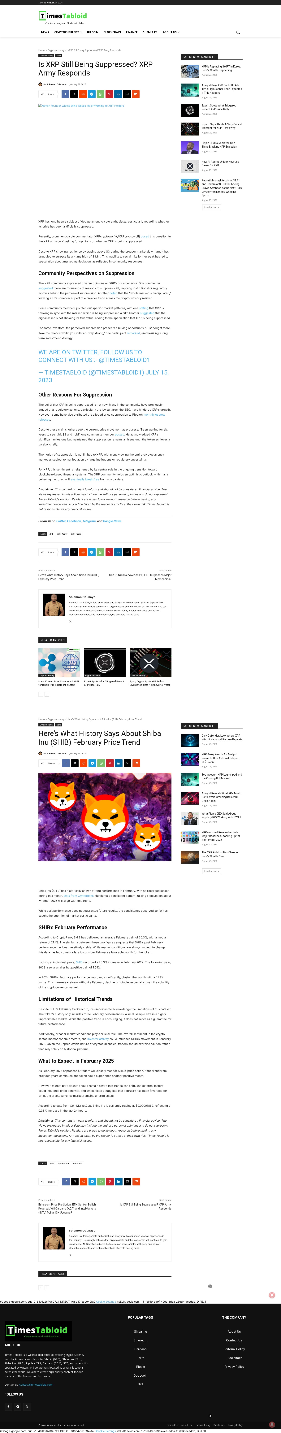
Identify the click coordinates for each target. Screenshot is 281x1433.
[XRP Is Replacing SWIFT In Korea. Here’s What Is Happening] (190, 71)
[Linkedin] (118, 94)
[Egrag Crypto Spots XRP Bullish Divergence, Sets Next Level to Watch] (150, 662)
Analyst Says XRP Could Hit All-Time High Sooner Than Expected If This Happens (222, 89)
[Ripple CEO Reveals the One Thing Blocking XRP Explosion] (190, 147)
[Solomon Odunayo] (40, 84)
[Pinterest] (109, 94)
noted (113, 293)
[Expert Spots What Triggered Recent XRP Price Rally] (105, 662)
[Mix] (136, 94)
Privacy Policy (234, 1367)
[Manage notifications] (272, 1425)
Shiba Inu (140, 1331)
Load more (210, 207)
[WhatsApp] (100, 94)
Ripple (140, 1367)
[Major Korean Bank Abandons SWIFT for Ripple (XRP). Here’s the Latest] (59, 662)
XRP (52, 533)
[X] (74, 94)
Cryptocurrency (56, 50)
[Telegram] (92, 94)
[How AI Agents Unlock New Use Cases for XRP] (190, 166)
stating (143, 308)
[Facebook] (65, 94)
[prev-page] (40, 694)
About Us (234, 1331)
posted (119, 434)
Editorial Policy (234, 1349)
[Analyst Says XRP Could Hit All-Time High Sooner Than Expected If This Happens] (190, 90)
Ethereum (140, 1340)
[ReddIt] (83, 94)
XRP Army (62, 533)
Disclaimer (234, 1358)
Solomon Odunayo (56, 84)
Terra (140, 1358)
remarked (133, 333)
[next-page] (47, 694)
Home (41, 50)
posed (145, 236)
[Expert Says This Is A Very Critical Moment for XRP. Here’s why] (190, 129)
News (58, 55)
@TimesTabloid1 (124, 359)
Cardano (140, 1349)
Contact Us (234, 1340)
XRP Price (76, 533)
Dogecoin (140, 1375)
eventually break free (85, 479)
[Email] (127, 94)
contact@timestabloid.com (36, 1384)
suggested (45, 288)
